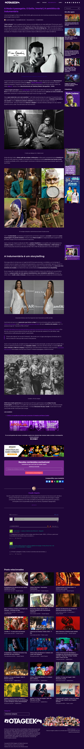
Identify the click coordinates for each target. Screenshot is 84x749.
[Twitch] (71, 2)
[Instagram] (73, 2)
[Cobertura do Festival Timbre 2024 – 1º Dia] (42, 623)
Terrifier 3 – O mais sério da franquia (14, 631)
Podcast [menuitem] (44, 2)
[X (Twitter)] (67, 2)
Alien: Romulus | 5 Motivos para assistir (67, 631)
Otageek (78, 729)
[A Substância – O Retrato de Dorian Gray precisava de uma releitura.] (16, 644)
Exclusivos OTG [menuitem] (52, 2)
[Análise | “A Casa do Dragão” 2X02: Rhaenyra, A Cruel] (68, 668)
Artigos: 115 (34, 505)
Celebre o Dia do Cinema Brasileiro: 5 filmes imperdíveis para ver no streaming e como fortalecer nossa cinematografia (16, 700)
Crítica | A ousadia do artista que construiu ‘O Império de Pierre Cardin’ (28, 415)
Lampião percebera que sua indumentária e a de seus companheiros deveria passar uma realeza (31, 329)
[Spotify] (77, 2)
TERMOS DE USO (8, 746)
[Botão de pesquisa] (78, 8)
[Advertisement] (72, 127)
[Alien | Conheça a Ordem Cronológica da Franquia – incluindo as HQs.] (16, 600)
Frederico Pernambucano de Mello (29, 324)
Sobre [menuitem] (60, 2)
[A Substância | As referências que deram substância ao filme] (16, 579)
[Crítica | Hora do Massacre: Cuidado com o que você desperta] (42, 644)
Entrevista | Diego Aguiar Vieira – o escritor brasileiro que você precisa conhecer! (40, 610)
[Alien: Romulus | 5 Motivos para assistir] (68, 623)
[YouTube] (69, 2)
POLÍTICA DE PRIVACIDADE (21, 746)
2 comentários (39, 19)
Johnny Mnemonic (36, 82)
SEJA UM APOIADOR (18, 745)
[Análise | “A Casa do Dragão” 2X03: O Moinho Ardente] (16, 668)
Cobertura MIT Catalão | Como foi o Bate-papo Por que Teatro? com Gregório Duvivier (67, 700)
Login (57, 514)
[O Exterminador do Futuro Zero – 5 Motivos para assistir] (68, 579)
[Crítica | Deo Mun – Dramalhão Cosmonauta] (42, 579)
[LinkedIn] (75, 2)
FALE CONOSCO (8, 745)
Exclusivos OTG (30, 19)
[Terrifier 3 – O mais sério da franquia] (16, 623)
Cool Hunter (26, 89)
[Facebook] (65, 2)
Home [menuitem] (38, 2)
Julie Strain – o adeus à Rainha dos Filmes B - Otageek (28, 531)
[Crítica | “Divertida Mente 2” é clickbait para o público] (42, 668)
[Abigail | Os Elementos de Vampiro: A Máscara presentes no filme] (68, 600)
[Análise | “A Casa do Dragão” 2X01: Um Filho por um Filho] (42, 690)
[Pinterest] (79, 2)
